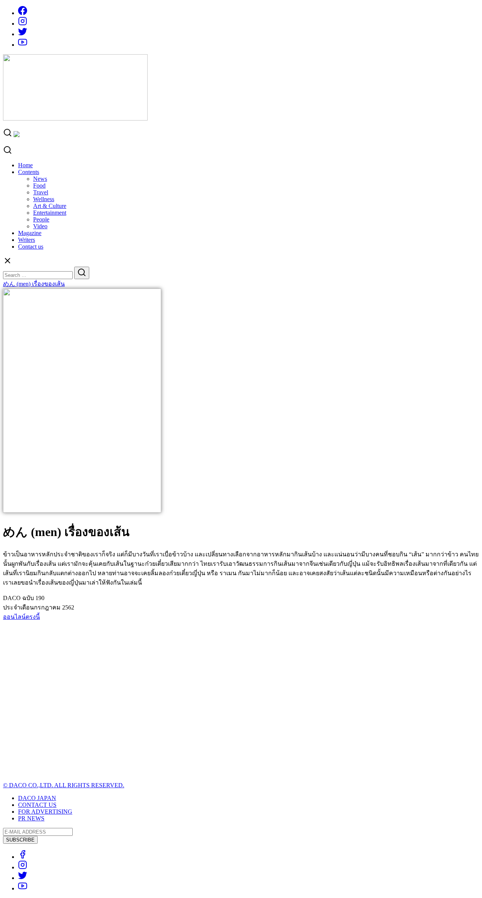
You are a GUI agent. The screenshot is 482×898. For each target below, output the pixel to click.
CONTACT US (37, 805)
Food (39, 185)
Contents (28, 172)
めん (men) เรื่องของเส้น (34, 284)
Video (40, 226)
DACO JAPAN (37, 798)
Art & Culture (49, 206)
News (40, 179)
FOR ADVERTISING (45, 811)
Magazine (29, 233)
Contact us (30, 246)
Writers (26, 240)
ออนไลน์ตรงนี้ (21, 617)
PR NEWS (31, 818)
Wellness (43, 199)
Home (25, 165)
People (41, 219)
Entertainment (49, 212)
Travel (40, 192)
